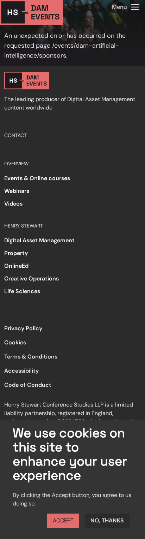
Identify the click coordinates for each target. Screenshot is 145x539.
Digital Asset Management (39, 240)
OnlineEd (16, 266)
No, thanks (107, 520)
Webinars (16, 191)
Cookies (15, 342)
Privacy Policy (23, 328)
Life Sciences (22, 291)
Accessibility (21, 370)
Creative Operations (31, 278)
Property (16, 253)
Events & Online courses (37, 178)
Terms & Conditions (30, 356)
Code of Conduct (27, 385)
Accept (63, 520)
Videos (13, 203)
